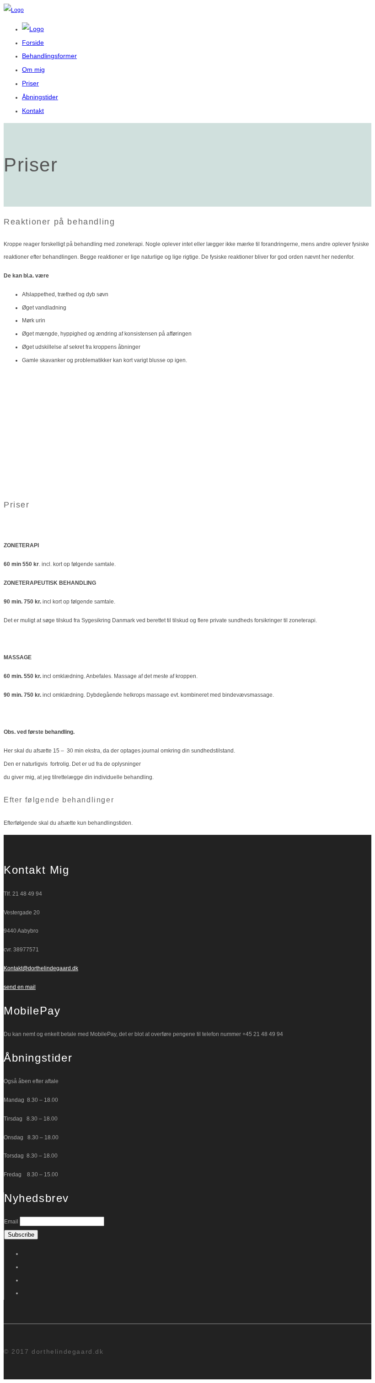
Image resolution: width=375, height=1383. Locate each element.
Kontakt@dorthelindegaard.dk (41, 968)
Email (11, 1221)
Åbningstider (40, 97)
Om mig (33, 69)
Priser (30, 83)
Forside (33, 42)
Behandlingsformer (49, 55)
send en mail (20, 987)
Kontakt (33, 110)
